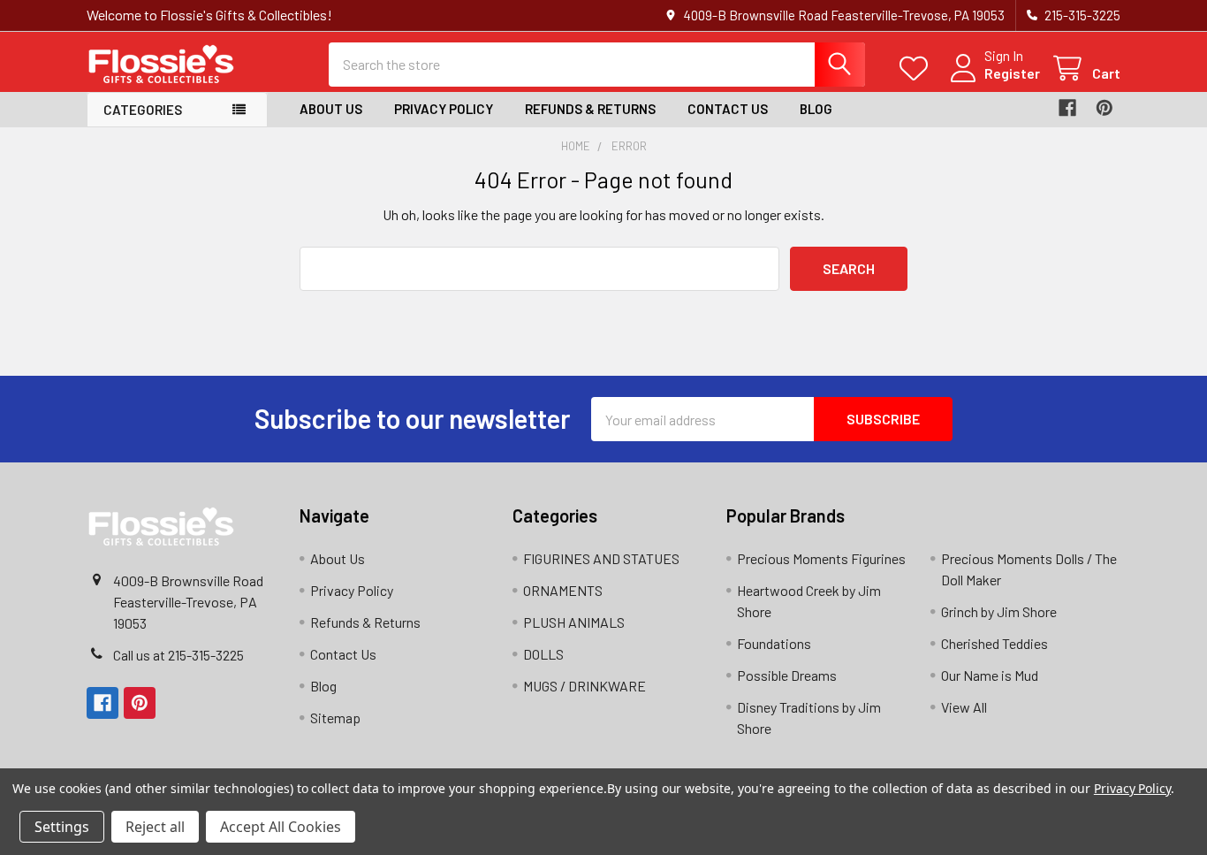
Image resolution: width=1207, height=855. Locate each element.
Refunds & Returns (590, 109)
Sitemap (335, 717)
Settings (61, 826)
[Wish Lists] (917, 68)
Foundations (774, 643)
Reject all (155, 826)
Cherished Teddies (994, 643)
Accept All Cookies (280, 826)
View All (964, 707)
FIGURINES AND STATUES (601, 558)
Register (1012, 73)
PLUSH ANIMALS (574, 622)
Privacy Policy (443, 109)
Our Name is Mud (989, 675)
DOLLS (543, 653)
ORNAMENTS (563, 590)
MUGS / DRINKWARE (584, 685)
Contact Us (727, 109)
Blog (816, 109)
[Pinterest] (1104, 108)
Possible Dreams (787, 675)
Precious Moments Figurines (821, 558)
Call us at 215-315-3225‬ (178, 654)
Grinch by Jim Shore (999, 611)
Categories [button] (142, 110)
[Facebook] (1067, 108)
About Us (331, 109)
